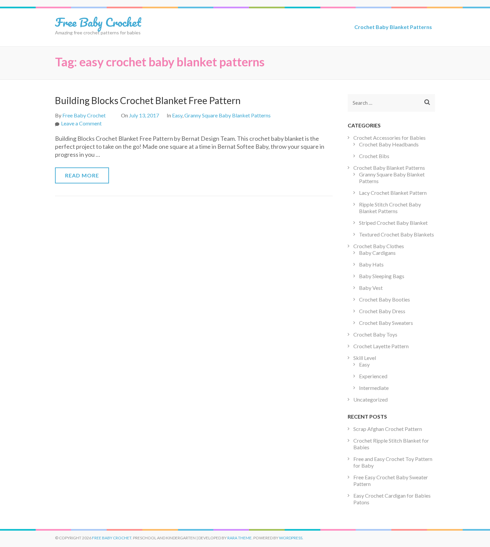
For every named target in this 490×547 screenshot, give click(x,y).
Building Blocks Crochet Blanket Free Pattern (148, 100)
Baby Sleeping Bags (381, 276)
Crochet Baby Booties (384, 299)
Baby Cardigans (377, 252)
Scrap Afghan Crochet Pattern (387, 429)
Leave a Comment (81, 123)
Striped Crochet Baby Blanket (393, 222)
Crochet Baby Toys (375, 334)
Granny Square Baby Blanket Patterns (227, 115)
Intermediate (374, 388)
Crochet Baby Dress (382, 311)
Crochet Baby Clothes (378, 246)
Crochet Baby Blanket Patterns (393, 27)
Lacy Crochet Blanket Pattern (393, 192)
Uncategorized (370, 399)
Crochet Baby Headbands (389, 144)
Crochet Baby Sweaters (386, 323)
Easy (177, 115)
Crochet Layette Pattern (381, 346)
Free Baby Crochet (98, 22)
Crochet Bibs (374, 156)
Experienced (373, 376)
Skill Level (364, 358)
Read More (82, 175)
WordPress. (291, 537)
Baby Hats (371, 264)
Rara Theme (239, 537)
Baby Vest (371, 288)
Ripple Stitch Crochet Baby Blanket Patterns (390, 207)
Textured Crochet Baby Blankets (396, 234)
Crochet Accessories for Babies (389, 137)
